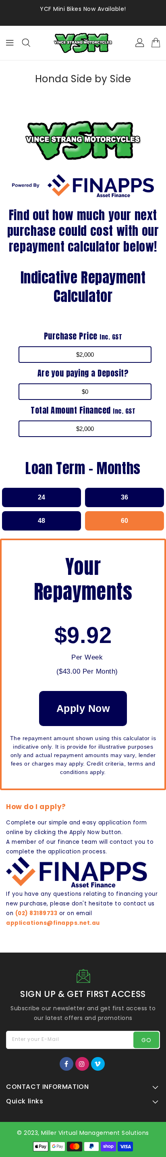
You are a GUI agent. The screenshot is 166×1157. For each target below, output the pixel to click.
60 (124, 520)
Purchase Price (83, 336)
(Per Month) (87, 671)
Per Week (87, 657)
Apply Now (83, 708)
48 (41, 520)
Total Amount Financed (83, 410)
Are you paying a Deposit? (83, 373)
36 (124, 497)
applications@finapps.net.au (53, 923)
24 (41, 497)
